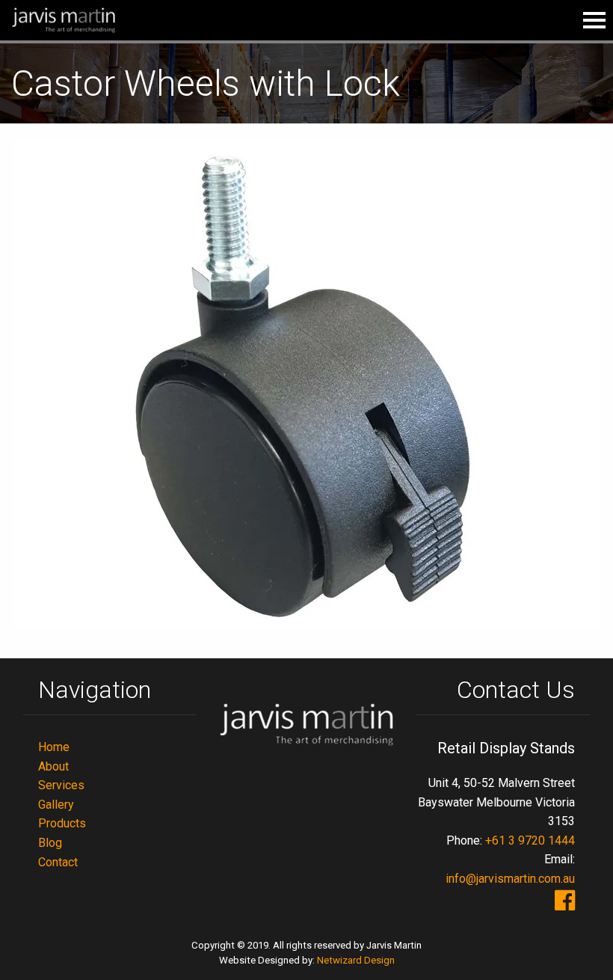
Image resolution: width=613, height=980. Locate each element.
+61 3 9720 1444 (530, 840)
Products (62, 823)
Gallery (56, 804)
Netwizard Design (356, 960)
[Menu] (594, 20)
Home (54, 747)
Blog (50, 843)
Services (61, 785)
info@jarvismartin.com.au (510, 879)
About (53, 766)
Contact (58, 862)
